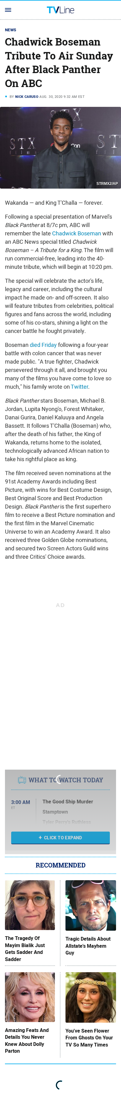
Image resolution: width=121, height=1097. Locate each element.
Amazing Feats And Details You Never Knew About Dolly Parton (27, 1041)
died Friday (43, 345)
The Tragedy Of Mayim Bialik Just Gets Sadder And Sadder (25, 949)
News (10, 30)
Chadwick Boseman (76, 233)
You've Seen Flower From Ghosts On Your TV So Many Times (89, 1038)
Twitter (79, 387)
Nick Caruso (26, 96)
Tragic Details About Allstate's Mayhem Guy (87, 946)
